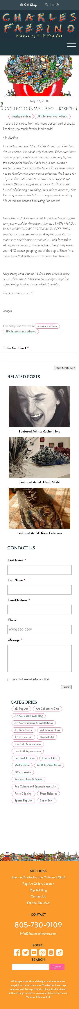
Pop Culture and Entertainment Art (35, 786)
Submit (66, 687)
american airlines (21, 116)
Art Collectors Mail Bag (29, 716)
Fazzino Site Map (38, 902)
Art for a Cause (24, 730)
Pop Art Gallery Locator (38, 883)
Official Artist (23, 772)
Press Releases (48, 793)
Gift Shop (30, 5)
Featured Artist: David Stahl (39, 482)
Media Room (22, 765)
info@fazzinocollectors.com (38, 933)
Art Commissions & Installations (34, 723)
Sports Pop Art (23, 800)
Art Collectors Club (47, 709)
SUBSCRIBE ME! (65, 368)
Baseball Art (47, 737)
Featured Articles (25, 758)
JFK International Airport (52, 116)
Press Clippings (24, 793)
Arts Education (23, 737)
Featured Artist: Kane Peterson (39, 533)
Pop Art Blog (38, 890)
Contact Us (38, 896)
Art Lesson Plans (50, 730)
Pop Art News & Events (28, 779)
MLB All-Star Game (49, 765)
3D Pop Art (21, 709)
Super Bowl (46, 800)
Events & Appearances (28, 751)
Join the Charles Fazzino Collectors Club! (38, 877)
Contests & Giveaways (28, 744)
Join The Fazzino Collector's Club (30, 679)
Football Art (49, 758)
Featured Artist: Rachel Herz (39, 431)
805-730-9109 (38, 924)
